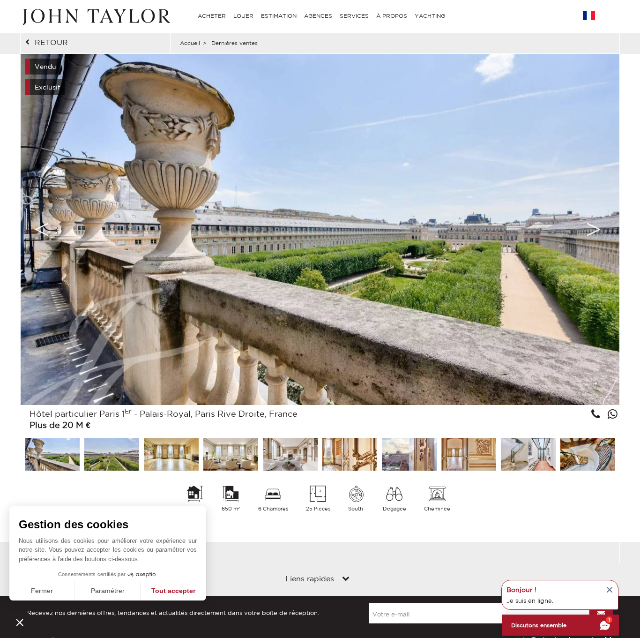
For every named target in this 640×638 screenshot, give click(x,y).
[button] (19, 622)
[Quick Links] (345, 579)
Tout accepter (173, 590)
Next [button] (594, 229)
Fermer (42, 590)
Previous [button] (42, 229)
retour (51, 42)
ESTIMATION (279, 16)
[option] (320, 229)
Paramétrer (108, 590)
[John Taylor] (95, 16)
